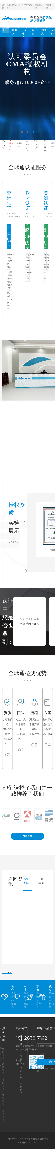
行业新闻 (26, 881)
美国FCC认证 (46, 236)
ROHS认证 (27, 275)
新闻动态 (44, 30)
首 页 (5, 28)
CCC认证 (11, 146)
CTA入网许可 (7, 278)
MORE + (13, 542)
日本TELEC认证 (36, 144)
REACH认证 (26, 275)
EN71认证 (29, 275)
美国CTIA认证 (44, 260)
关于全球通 (25, 31)
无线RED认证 (26, 260)
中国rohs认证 (9, 260)
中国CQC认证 (7, 260)
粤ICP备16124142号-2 (27, 1142)
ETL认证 (44, 275)
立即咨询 (27, 836)
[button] (22, 132)
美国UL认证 (47, 260)
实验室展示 (16, 527)
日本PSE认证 (28, 144)
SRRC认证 (19, 144)
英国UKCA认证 (27, 260)
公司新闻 (41, 881)
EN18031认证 (29, 257)
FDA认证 (45, 257)
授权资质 (16, 509)
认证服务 (15, 30)
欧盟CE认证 (45, 144)
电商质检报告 (9, 280)
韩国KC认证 (9, 299)
